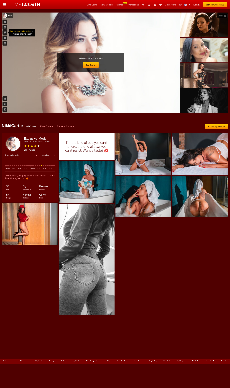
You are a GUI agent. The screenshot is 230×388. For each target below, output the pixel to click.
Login (196, 4)
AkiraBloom (138, 361)
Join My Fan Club (217, 126)
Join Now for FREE (215, 4)
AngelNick (75, 361)
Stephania (39, 361)
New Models (106, 4)
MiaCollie (195, 361)
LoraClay (107, 361)
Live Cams (92, 4)
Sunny (51, 361)
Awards (119, 4)
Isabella (224, 361)
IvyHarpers (181, 361)
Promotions (133, 4)
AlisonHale (24, 361)
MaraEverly (210, 361)
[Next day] (54, 155)
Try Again (90, 65)
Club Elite (143, 4)
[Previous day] (37, 155)
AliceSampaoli (91, 361)
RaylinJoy (153, 361)
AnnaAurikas (122, 361)
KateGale (167, 361)
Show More (204, 107)
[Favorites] (160, 4)
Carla (63, 361)
